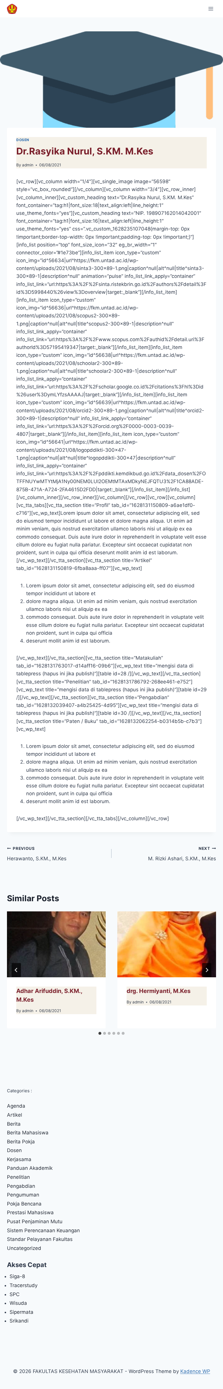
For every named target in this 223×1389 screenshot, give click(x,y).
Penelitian (18, 1177)
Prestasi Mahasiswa (30, 1212)
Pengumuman (23, 1195)
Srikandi (19, 1321)
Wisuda (18, 1303)
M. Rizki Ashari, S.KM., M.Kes (182, 853)
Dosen (22, 140)
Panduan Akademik (30, 1168)
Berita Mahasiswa (27, 1133)
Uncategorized (24, 1248)
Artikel (14, 1115)
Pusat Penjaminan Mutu (34, 1221)
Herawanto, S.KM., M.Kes (36, 853)
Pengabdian (21, 1186)
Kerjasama (19, 1159)
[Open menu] (210, 8)
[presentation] (56, 944)
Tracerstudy (23, 1285)
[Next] (206, 970)
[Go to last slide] (16, 970)
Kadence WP (195, 1371)
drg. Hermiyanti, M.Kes (158, 990)
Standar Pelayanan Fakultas (40, 1239)
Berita (14, 1124)
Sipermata (21, 1312)
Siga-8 (17, 1276)
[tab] (99, 1033)
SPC (14, 1294)
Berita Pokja (21, 1142)
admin (27, 165)
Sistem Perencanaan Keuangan (43, 1230)
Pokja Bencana (24, 1204)
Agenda (16, 1106)
